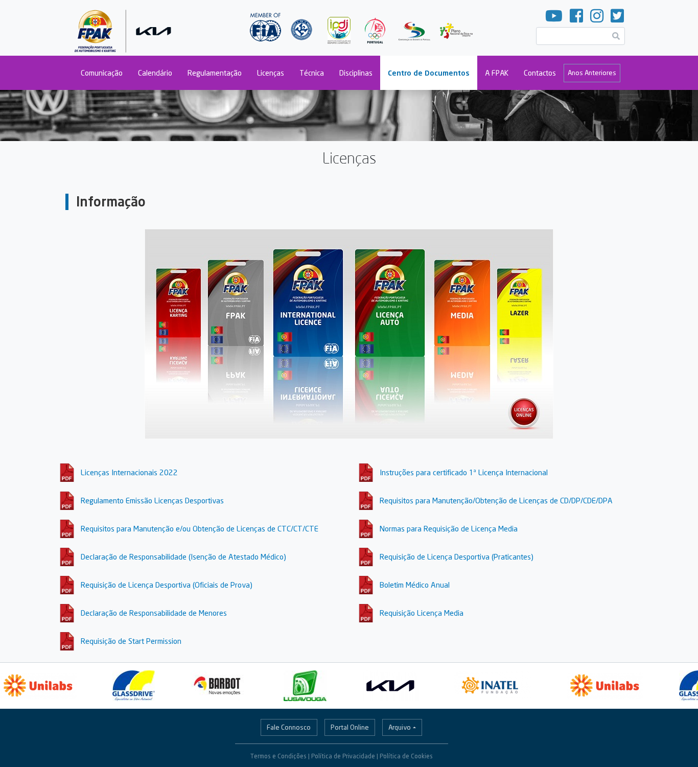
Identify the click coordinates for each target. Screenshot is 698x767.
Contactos (540, 72)
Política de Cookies (406, 756)
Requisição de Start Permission (131, 640)
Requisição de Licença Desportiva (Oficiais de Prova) (166, 584)
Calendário (155, 72)
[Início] (124, 28)
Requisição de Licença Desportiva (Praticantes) (456, 556)
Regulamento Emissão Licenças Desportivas (152, 500)
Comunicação (102, 72)
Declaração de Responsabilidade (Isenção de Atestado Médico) (183, 556)
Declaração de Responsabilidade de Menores (154, 612)
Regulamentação (215, 72)
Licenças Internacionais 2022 (129, 472)
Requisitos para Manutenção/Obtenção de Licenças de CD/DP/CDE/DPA (496, 500)
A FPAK (496, 72)
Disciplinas (356, 72)
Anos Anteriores (592, 72)
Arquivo (399, 727)
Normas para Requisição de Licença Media (449, 528)
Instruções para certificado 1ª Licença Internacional (464, 472)
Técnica (311, 72)
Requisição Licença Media (421, 612)
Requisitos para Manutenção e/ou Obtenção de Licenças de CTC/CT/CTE (199, 528)
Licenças (270, 72)
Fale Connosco (289, 727)
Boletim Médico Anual (415, 584)
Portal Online (350, 727)
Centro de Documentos (429, 72)
